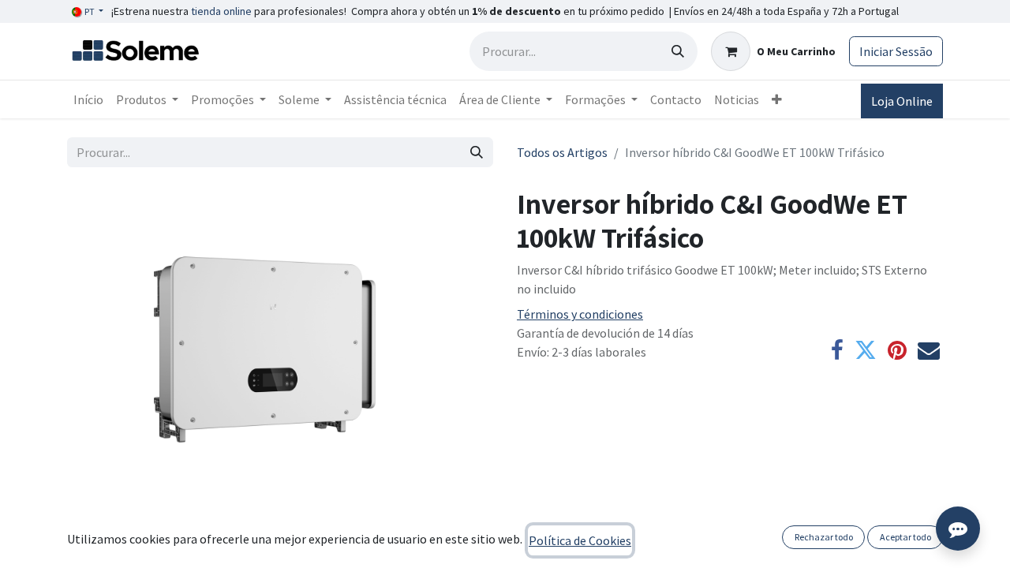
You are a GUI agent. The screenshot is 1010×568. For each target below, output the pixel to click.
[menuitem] (88, 99)
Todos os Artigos (562, 152)
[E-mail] (929, 350)
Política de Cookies (580, 540)
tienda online (221, 11)
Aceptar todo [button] (905, 537)
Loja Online (902, 101)
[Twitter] (866, 350)
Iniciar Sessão (896, 51)
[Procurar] (678, 51)
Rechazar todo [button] (824, 537)
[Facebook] (837, 350)
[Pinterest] (897, 350)
